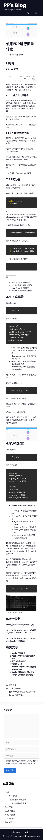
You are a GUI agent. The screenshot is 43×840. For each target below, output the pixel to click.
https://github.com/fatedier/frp (20, 625)
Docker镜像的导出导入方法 (22, 672)
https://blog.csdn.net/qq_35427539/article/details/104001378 (21, 631)
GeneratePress (33, 836)
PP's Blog (15, 5)
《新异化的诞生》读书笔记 (22, 674)
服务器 (18, 688)
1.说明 (7, 792)
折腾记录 (12, 685)
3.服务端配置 (10, 811)
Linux (11, 688)
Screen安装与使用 (16, 695)
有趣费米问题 (16, 664)
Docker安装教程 (18, 653)
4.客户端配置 (10, 814)
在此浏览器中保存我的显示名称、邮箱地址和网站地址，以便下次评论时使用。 (22, 762)
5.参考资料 (9, 818)
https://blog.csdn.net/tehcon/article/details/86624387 (21, 639)
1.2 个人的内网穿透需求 (17, 803)
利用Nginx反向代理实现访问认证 (22, 691)
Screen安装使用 (18, 412)
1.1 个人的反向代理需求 (17, 799)
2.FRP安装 (9, 807)
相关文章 (8, 822)
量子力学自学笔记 (18, 661)
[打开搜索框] (28, 13)
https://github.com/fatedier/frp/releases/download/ (21, 215)
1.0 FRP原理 (12, 795)
